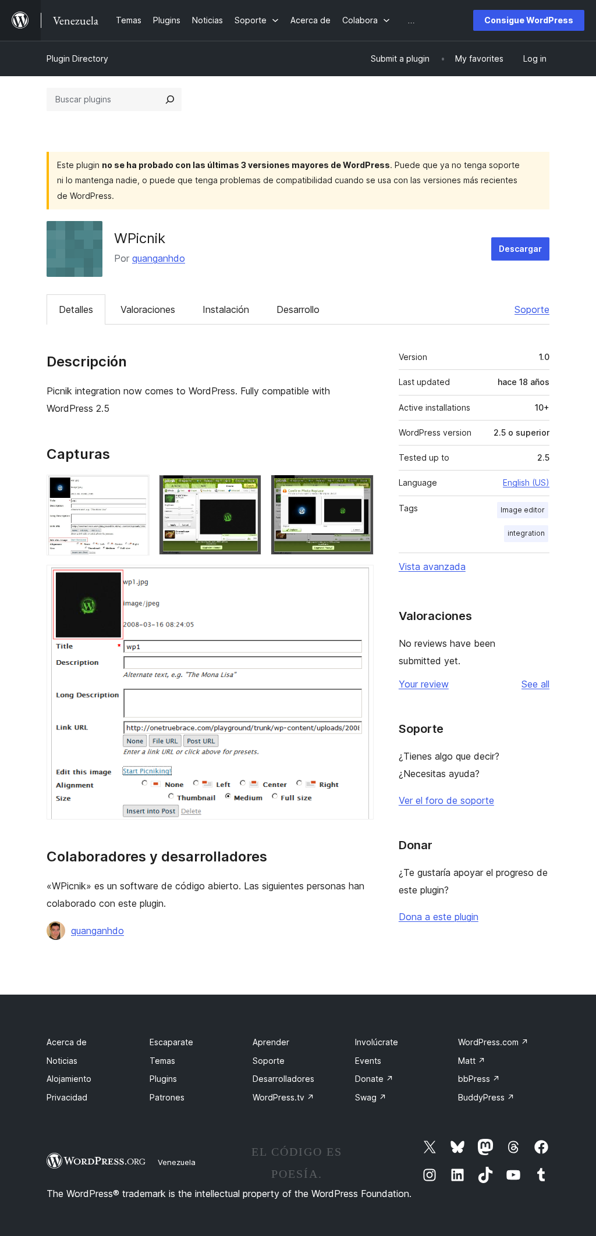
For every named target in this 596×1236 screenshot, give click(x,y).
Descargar (520, 249)
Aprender (271, 1042)
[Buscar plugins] (170, 99)
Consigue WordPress (528, 20)
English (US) (526, 482)
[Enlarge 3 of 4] (358, 490)
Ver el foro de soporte (446, 800)
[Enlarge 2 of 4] (245, 490)
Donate (374, 1079)
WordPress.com (493, 1042)
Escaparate (171, 1042)
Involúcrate (376, 1042)
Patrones (167, 1097)
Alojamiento (69, 1079)
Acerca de (67, 1042)
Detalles (76, 309)
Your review (424, 684)
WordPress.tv (283, 1097)
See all (535, 684)
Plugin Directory (77, 58)
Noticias (62, 1061)
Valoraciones (147, 309)
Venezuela (177, 1162)
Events (368, 1061)
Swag (370, 1097)
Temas (162, 1061)
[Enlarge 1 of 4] (134, 490)
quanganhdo (158, 258)
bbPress (479, 1079)
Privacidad (67, 1097)
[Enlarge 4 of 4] (358, 580)
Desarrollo (298, 309)
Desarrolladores (283, 1079)
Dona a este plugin (438, 916)
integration (526, 533)
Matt (471, 1061)
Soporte (532, 309)
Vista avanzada (432, 566)
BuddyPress (486, 1097)
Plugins (163, 1079)
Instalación (226, 309)
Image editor (523, 509)
